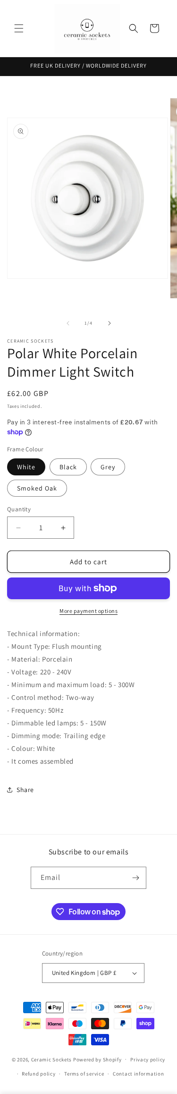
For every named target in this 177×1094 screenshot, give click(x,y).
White (26, 467)
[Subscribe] (135, 878)
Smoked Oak (37, 488)
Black (68, 467)
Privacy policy (147, 1059)
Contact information (138, 1073)
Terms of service (84, 1073)
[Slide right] (109, 323)
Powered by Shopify (97, 1059)
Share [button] (25, 789)
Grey (108, 467)
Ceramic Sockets (51, 1059)
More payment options (88, 610)
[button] (18, 28)
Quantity (19, 509)
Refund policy (38, 1073)
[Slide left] (68, 323)
